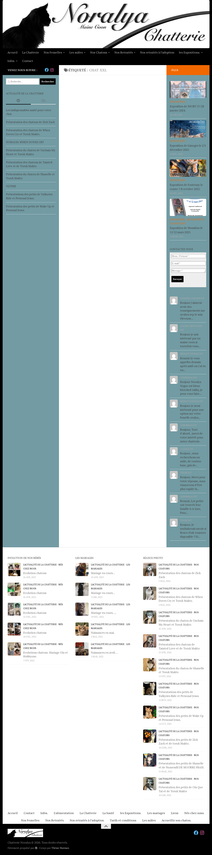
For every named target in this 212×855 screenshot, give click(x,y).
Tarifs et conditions (123, 820)
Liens (174, 813)
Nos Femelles (53, 52)
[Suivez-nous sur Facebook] (47, 70)
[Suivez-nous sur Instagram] (52, 70)
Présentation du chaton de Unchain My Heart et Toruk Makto (30, 152)
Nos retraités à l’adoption (157, 52)
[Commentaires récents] (43, 101)
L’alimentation (64, 813)
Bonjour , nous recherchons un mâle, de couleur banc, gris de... (190, 459)
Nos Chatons (98, 52)
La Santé (108, 813)
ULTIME (11, 186)
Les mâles (76, 52)
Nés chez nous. (194, 813)
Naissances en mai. (102, 633)
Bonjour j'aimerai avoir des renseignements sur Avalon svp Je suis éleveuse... (192, 310)
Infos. (11, 61)
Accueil (12, 52)
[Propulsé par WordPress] (36, 848)
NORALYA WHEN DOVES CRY (25, 142)
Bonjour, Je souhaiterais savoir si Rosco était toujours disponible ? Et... (193, 530)
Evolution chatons (34, 573)
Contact (27, 61)
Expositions (177, 101)
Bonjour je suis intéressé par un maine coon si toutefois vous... (190, 340)
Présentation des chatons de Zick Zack (30, 122)
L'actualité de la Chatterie (40, 564)
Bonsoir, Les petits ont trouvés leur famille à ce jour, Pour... (191, 507)
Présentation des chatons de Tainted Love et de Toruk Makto (29, 164)
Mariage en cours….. (103, 613)
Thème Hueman (60, 848)
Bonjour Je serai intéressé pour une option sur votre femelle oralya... (192, 411)
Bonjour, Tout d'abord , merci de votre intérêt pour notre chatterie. (191, 435)
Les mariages (156, 813)
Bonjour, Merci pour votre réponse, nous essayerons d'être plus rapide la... (192, 483)
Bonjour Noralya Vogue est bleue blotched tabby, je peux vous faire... (191, 388)
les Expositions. (189, 52)
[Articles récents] (18, 101)
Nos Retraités (123, 52)
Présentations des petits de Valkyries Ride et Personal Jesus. (29, 196)
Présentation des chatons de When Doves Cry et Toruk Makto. (28, 132)
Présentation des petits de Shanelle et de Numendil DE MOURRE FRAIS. (181, 765)
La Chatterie (30, 52)
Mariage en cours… (103, 573)
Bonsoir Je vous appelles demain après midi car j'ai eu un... (193, 364)
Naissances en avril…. (104, 652)
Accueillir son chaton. (176, 820)
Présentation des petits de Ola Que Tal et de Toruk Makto (181, 789)
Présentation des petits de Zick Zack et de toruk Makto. (178, 742)
